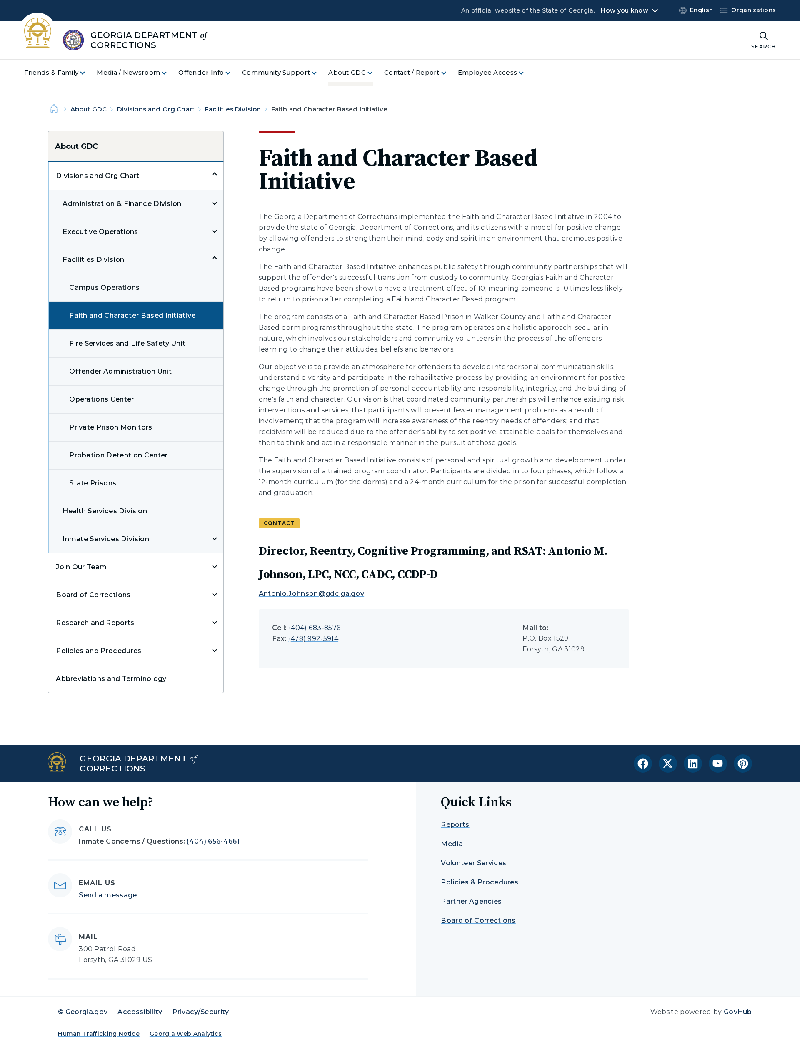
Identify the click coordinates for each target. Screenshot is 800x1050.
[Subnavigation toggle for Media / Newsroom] (169, 73)
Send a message (108, 895)
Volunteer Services (473, 863)
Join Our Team (81, 567)
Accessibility (140, 1012)
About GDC (88, 109)
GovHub (738, 1012)
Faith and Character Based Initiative (132, 315)
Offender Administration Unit (120, 371)
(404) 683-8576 (315, 628)
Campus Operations (104, 287)
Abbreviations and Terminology (111, 679)
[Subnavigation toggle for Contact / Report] (449, 73)
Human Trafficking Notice (99, 1033)
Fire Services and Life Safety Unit (127, 343)
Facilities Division (233, 109)
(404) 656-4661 (213, 841)
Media (452, 844)
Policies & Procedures (479, 882)
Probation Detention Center (118, 455)
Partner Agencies (471, 901)
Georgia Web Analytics (186, 1033)
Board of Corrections (93, 595)
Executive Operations (100, 232)
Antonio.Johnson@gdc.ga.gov (311, 594)
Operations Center (101, 399)
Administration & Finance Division (122, 204)
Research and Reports (95, 623)
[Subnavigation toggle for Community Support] (319, 73)
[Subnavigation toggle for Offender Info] (233, 73)
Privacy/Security (200, 1012)
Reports (455, 825)
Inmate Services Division (105, 539)
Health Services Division (104, 511)
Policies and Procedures (98, 651)
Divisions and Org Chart (156, 109)
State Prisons (92, 483)
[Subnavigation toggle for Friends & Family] (87, 73)
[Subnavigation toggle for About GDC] (375, 73)
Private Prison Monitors (110, 427)
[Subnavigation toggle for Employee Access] (526, 73)
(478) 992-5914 (313, 639)
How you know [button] (624, 10)
